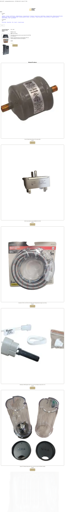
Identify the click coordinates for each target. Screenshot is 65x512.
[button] (6, 57)
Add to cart (15, 45)
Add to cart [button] (32, 142)
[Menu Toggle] (1, 11)
